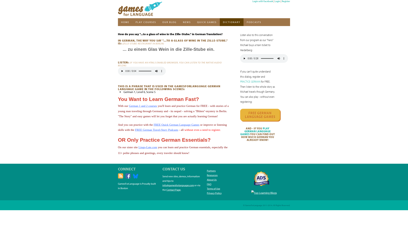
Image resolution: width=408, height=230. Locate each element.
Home (125, 22)
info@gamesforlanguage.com (178, 185)
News (187, 22)
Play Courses (146, 22)
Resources (212, 175)
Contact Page (173, 189)
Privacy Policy (214, 193)
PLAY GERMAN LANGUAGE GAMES (255, 131)
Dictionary (231, 22)
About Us (212, 179)
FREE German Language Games (260, 115)
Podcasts (254, 22)
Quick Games (207, 22)
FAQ (209, 184)
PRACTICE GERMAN (250, 81)
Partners (211, 170)
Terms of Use (213, 188)
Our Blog (169, 22)
